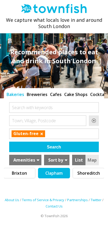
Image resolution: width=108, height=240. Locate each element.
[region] (54, 94)
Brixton (19, 173)
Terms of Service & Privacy (43, 200)
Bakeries (15, 94)
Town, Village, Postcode (34, 121)
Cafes (56, 94)
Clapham (54, 173)
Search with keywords (32, 107)
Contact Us (54, 206)
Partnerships (77, 200)
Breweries (37, 94)
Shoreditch (88, 173)
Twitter (96, 200)
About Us (12, 200)
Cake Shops (76, 94)
